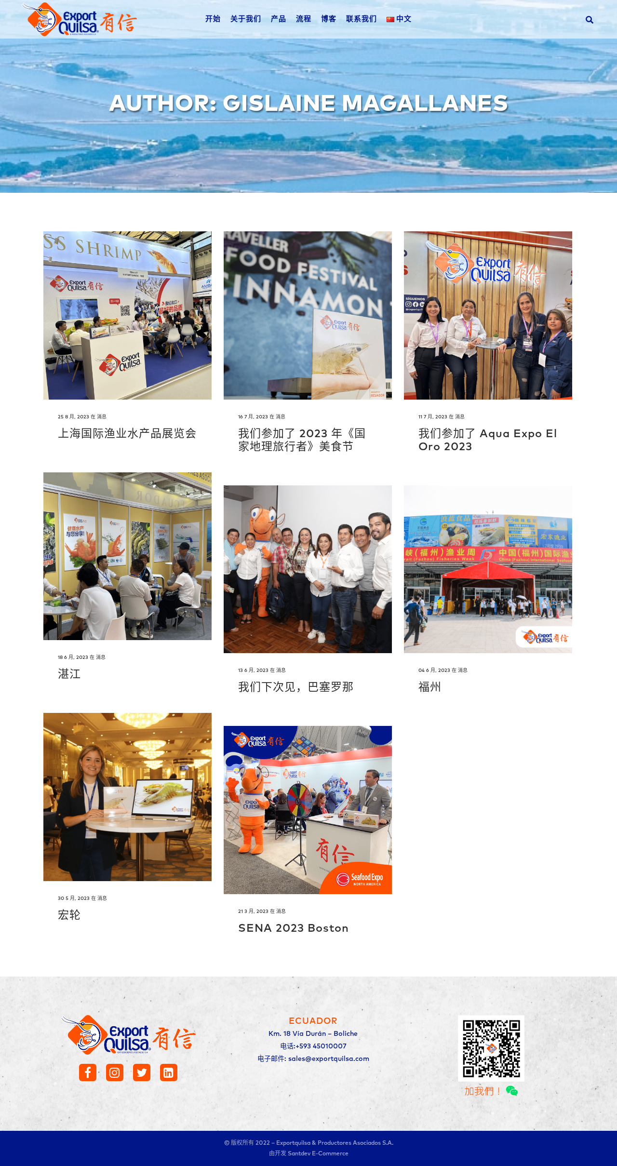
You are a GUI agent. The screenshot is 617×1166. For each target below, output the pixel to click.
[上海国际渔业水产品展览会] (127, 315)
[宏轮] (127, 797)
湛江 (69, 674)
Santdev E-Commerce (318, 1154)
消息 (102, 417)
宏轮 (69, 915)
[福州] (488, 569)
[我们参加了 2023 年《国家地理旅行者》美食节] (308, 315)
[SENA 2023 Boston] (308, 810)
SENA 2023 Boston (293, 928)
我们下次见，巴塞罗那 (296, 687)
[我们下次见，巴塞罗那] (308, 569)
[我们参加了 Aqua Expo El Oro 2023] (488, 315)
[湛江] (127, 556)
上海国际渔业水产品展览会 (127, 434)
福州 (430, 687)
